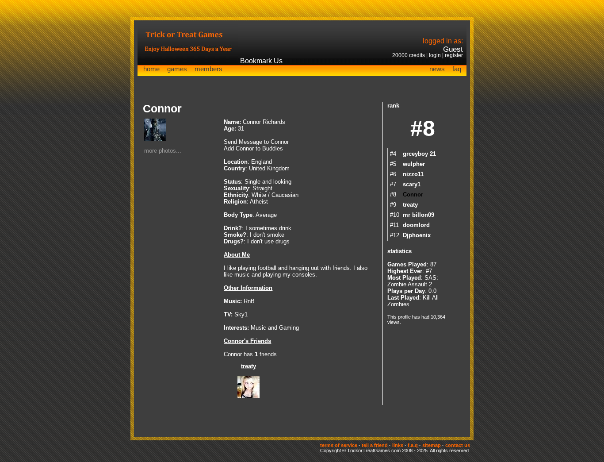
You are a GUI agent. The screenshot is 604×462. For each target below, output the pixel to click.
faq (456, 69)
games (177, 69)
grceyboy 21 (419, 153)
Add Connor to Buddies (253, 148)
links (397, 445)
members (208, 69)
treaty (248, 366)
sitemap (431, 445)
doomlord (416, 225)
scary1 (412, 184)
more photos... (162, 150)
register (454, 55)
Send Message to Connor (256, 142)
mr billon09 (418, 215)
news (437, 69)
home (151, 69)
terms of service (338, 445)
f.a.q (413, 445)
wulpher (414, 164)
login (435, 55)
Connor (413, 194)
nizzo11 (413, 174)
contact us (457, 445)
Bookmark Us (261, 61)
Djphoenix (417, 235)
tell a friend (375, 445)
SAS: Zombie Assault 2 (412, 281)
